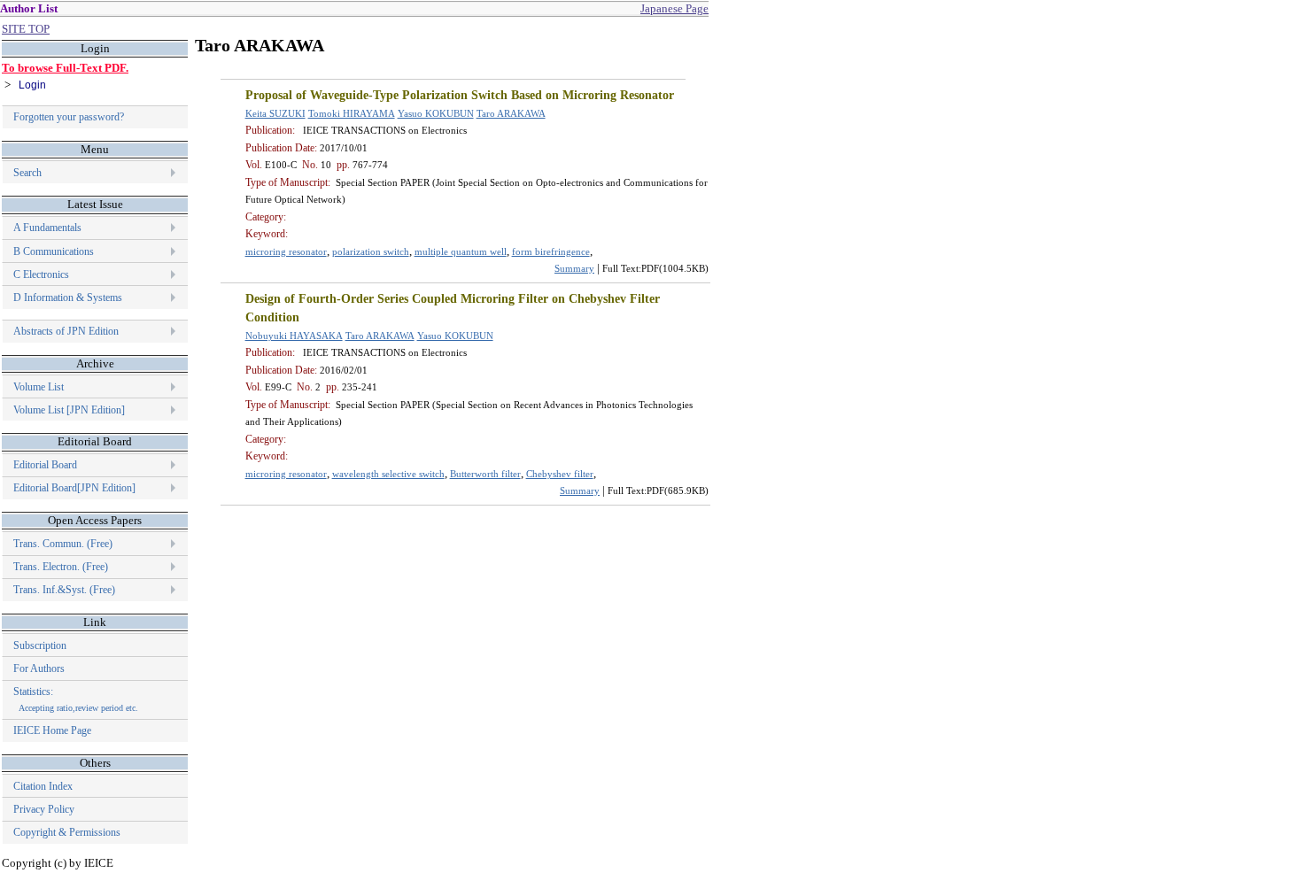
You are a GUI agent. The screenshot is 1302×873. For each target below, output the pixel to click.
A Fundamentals (47, 227)
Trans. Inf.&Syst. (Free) (64, 589)
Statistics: (75, 699)
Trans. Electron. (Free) (60, 566)
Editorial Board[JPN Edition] (74, 488)
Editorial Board (45, 465)
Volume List (39, 387)
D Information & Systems (67, 297)
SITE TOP (26, 28)
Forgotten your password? (68, 117)
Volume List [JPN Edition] (69, 410)
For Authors (39, 668)
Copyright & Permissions (66, 832)
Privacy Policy (43, 809)
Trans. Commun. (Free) (62, 543)
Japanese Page (674, 8)
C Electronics (41, 274)
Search (27, 172)
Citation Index (43, 786)
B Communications (53, 251)
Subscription (39, 645)
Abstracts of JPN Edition (66, 331)
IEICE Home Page (52, 730)
